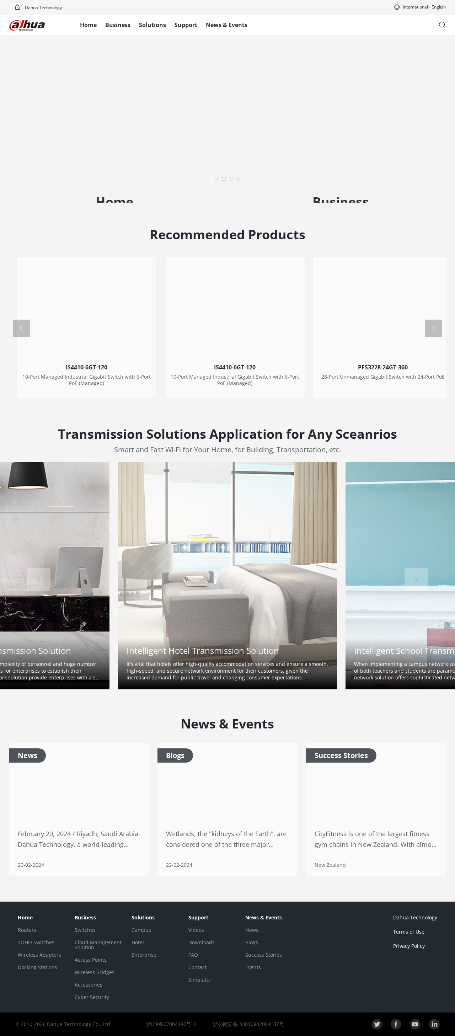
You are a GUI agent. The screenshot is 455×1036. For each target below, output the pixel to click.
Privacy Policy (409, 945)
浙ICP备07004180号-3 (171, 1024)
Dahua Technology (43, 8)
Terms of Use (408, 931)
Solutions (152, 25)
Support (186, 25)
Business (117, 25)
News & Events (226, 25)
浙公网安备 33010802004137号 (248, 1024)
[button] (420, 8)
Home (88, 25)
